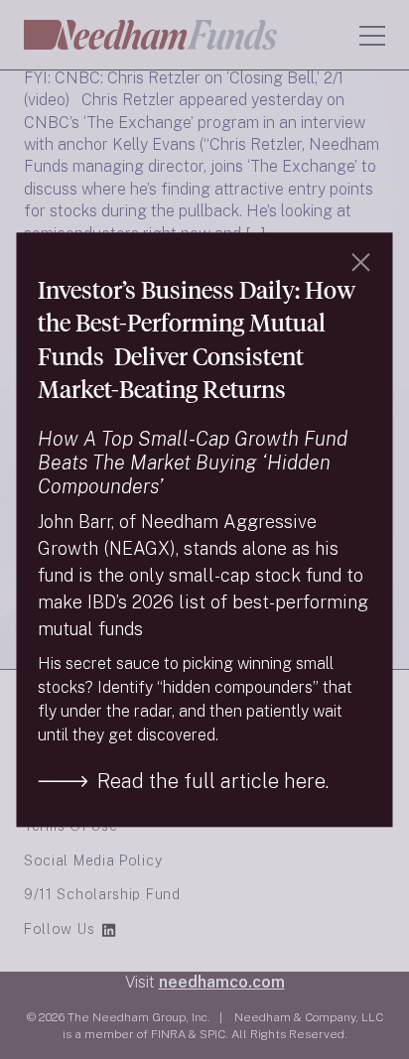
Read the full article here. (213, 781)
